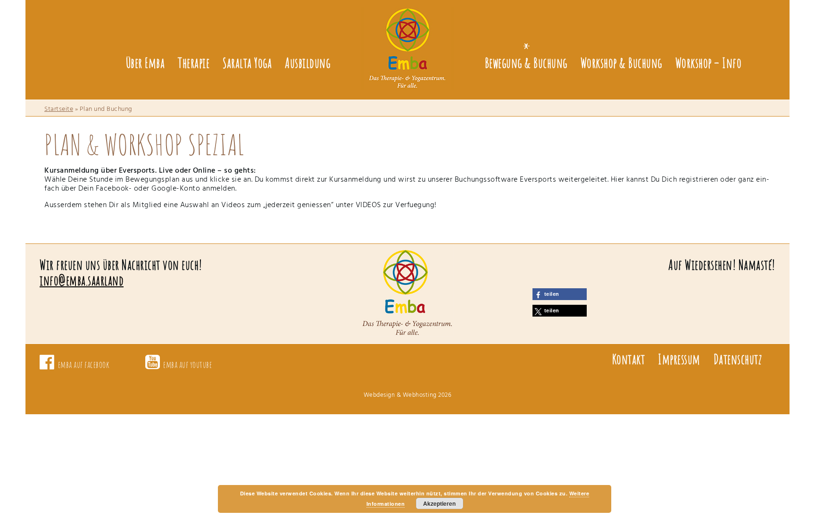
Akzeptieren (439, 503)
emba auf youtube (187, 364)
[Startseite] (407, 41)
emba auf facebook (84, 364)
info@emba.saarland (82, 280)
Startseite (58, 109)
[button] (559, 294)
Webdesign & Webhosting (400, 395)
